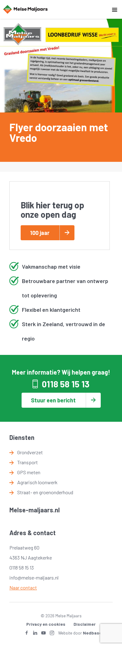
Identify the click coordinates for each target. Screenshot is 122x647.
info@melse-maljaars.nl (33, 577)
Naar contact (23, 587)
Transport (27, 462)
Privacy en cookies (45, 624)
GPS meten (28, 472)
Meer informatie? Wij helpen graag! (61, 372)
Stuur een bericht (53, 400)
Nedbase (92, 632)
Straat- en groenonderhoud (45, 492)
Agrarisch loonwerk (37, 482)
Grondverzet (30, 452)
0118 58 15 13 (65, 384)
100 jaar (39, 232)
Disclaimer (85, 624)
